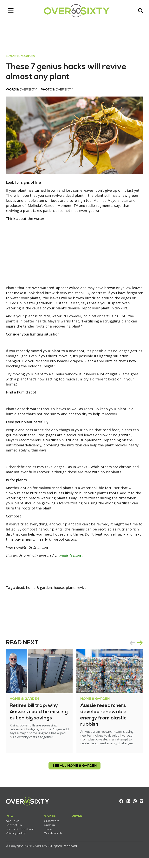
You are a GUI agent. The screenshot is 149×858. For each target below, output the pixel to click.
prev (132, 643)
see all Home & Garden (74, 766)
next (140, 643)
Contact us (14, 825)
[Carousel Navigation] (136, 643)
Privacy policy (16, 833)
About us (12, 821)
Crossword (52, 821)
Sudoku (49, 825)
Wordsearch (53, 833)
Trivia (48, 829)
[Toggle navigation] (11, 11)
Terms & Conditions (20, 829)
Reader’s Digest (71, 555)
